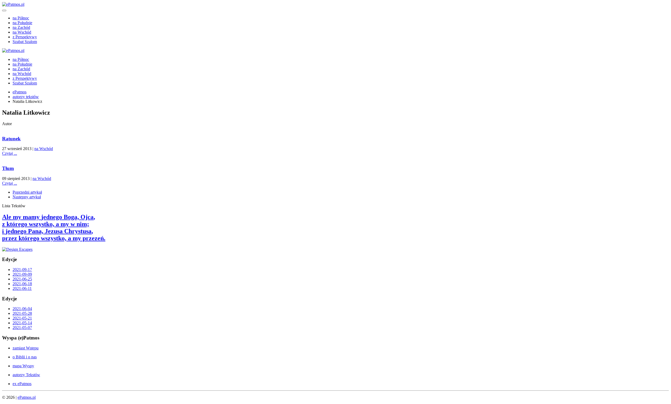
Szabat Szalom (25, 41)
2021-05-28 (22, 313)
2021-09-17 (22, 269)
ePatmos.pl (27, 397)
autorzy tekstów (26, 96)
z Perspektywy (25, 37)
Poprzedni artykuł (27, 192)
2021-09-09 (22, 274)
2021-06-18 (22, 283)
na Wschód (22, 32)
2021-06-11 (22, 288)
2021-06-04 (22, 308)
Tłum (8, 168)
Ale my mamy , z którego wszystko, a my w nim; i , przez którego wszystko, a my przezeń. (53, 228)
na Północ (21, 18)
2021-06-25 (22, 279)
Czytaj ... (9, 153)
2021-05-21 (22, 318)
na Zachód (21, 27)
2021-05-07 (22, 327)
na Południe (22, 22)
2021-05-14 (22, 323)
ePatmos (19, 92)
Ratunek (11, 138)
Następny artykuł (27, 197)
